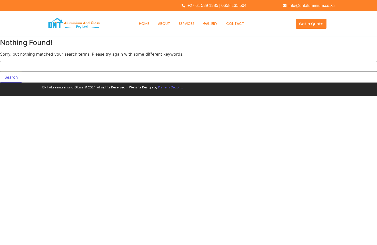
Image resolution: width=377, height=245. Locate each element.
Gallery (210, 23)
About (164, 23)
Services (186, 23)
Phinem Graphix (170, 87)
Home (144, 23)
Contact (235, 23)
